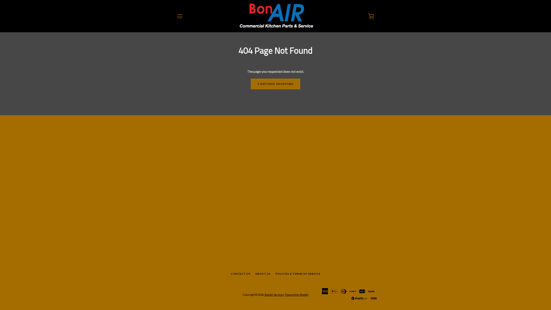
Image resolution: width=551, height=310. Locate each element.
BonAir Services (274, 294)
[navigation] (179, 16)
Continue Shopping (275, 83)
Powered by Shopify (297, 294)
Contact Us (240, 273)
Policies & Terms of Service (298, 273)
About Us (263, 273)
